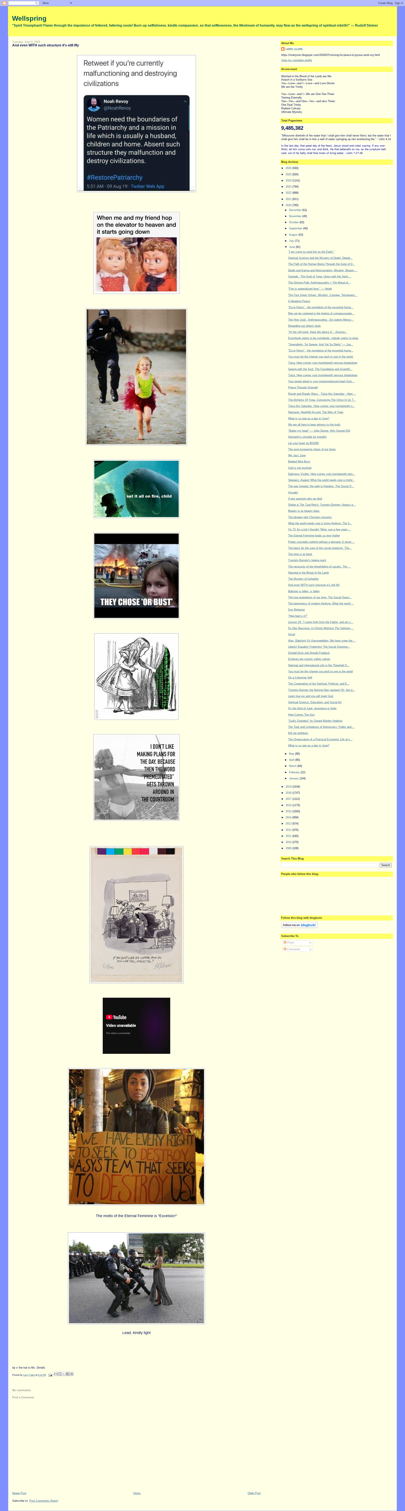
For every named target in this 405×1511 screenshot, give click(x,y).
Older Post (254, 1493)
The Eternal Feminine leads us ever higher (314, 535)
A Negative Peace (299, 301)
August (293, 234)
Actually (293, 492)
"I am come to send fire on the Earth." (311, 251)
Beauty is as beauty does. (304, 510)
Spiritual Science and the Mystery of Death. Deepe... (320, 257)
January (294, 778)
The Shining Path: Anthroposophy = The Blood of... (319, 282)
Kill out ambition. (298, 733)
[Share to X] (64, 1374)
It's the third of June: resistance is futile (312, 708)
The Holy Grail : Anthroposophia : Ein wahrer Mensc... (321, 319)
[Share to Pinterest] (72, 1374)
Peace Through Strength (303, 387)
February (295, 772)
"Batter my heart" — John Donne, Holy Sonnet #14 (319, 430)
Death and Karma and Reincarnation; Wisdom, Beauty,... (322, 270)
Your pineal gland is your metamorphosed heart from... (321, 381)
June (292, 247)
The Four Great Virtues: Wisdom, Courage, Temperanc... (322, 295)
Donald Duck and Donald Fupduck (309, 652)
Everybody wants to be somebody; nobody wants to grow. (323, 338)
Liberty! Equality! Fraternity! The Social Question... (319, 646)
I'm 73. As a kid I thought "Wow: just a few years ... (319, 529)
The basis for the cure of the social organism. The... (320, 548)
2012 (289, 829)
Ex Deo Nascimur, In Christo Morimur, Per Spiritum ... (321, 628)
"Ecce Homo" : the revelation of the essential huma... (320, 307)
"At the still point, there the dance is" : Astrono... (317, 332)
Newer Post (19, 1493)
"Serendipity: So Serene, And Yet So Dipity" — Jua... (320, 344)
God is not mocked (299, 467)
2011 (289, 836)
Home (136, 1493)
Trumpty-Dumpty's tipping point (307, 560)
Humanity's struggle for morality (307, 436)
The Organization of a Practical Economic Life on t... (320, 739)
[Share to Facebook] (68, 1374)
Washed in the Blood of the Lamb (308, 572)
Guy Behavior (296, 609)
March (293, 766)
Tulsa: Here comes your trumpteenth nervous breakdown (322, 362)
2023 (289, 186)
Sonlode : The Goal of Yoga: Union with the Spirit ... (319, 276)
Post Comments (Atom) (43, 1500)
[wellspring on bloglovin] (299, 927)
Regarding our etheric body (304, 325)
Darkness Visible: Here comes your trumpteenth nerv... (321, 474)
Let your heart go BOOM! (303, 443)
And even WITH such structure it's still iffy (314, 585)
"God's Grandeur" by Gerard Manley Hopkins (315, 720)
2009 (289, 848)
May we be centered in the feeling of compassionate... (321, 313)
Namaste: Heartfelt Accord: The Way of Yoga (315, 412)
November (295, 216)
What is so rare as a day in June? (308, 418)
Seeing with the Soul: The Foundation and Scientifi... (320, 369)
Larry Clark (294, 49)
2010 (289, 842)
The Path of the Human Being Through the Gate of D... (321, 264)
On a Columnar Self (300, 677)
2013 (289, 823)
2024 (289, 180)
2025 (289, 174)
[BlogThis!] (60, 1374)
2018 (289, 792)
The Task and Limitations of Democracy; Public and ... (321, 726)
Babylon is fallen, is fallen (304, 591)
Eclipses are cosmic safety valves (309, 659)
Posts (290, 942)
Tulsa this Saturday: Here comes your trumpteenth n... (321, 406)
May (292, 753)
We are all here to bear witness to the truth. (314, 424)
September (296, 228)
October (294, 222)
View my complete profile (296, 60)
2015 (289, 811)
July (292, 240)
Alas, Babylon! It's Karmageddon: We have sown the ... (322, 640)
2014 (289, 817)
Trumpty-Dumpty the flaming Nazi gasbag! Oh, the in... (321, 690)
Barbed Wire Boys (299, 461)
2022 (289, 192)
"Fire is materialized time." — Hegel (310, 288)
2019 (289, 786)
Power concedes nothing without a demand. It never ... (321, 541)
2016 (289, 805)
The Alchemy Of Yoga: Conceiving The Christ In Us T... (322, 399)
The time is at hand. (300, 554)
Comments (293, 949)
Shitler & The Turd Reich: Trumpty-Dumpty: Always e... (322, 504)
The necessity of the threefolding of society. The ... (319, 566)
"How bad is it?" (298, 616)
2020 (289, 205)
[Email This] (56, 1374)
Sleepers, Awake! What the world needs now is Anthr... (321, 480)
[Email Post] (50, 1375)
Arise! (291, 634)
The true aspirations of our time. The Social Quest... (320, 597)
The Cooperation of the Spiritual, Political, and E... (319, 683)
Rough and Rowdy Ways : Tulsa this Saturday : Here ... (322, 393)
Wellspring (29, 18)
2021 (289, 199)
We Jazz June (297, 455)
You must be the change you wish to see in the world (320, 671)
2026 (289, 168)
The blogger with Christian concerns (310, 517)
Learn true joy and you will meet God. (311, 696)
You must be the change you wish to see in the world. (321, 356)
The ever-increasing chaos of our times (312, 449)
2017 (289, 798)
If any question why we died (305, 498)
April (292, 759)
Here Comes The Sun (301, 714)
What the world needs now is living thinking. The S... (320, 523)
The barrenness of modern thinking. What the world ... (321, 603)
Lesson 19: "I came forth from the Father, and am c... (320, 622)
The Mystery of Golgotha (303, 578)
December (295, 210)
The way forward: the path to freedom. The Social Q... (321, 486)
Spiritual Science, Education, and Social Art (315, 702)
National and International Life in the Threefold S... (319, 665)
